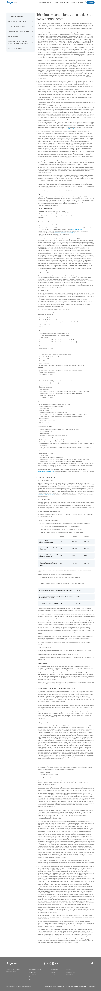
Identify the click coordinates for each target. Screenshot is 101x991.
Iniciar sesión (81, 2)
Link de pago (32, 974)
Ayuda (53, 974)
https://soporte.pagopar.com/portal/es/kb (66, 232)
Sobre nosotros (70, 972)
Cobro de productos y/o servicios (18, 21)
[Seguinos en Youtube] (56, 963)
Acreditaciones (13, 36)
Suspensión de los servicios (16, 26)
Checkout (31, 977)
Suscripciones (32, 972)
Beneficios (62, 2)
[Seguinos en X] (47, 963)
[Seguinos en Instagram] (50, 963)
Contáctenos (69, 974)
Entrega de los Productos (16, 48)
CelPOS (31, 979)
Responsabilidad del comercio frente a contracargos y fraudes (18, 42)
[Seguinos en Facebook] (44, 963)
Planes (56, 2)
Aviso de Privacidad (44, 772)
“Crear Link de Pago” (76, 229)
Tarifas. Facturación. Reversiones (18, 31)
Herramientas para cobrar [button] (46, 2)
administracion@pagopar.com (73, 128)
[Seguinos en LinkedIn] (53, 963)
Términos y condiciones (15, 16)
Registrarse (90, 2)
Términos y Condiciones (51, 986)
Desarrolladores (70, 2)
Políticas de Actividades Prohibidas (48, 774)
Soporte (53, 977)
